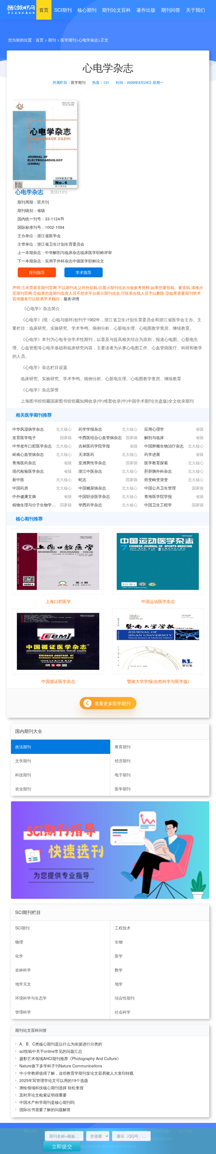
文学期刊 (23, 760)
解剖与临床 (154, 437)
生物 (119, 942)
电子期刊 (122, 774)
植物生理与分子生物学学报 (34, 504)
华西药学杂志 (90, 504)
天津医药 (86, 454)
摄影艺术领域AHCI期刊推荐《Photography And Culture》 (70, 1058)
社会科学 (122, 1012)
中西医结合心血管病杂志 (100, 437)
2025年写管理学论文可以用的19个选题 (53, 1080)
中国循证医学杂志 (58, 681)
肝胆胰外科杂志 (158, 471)
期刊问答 (170, 9)
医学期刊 (68, 40)
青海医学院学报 (158, 496)
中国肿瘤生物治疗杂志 (164, 446)
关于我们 (195, 9)
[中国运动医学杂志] (158, 561)
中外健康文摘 (24, 496)
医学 (119, 956)
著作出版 (146, 9)
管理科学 (23, 1012)
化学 (19, 956)
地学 (119, 984)
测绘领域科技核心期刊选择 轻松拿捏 (51, 1087)
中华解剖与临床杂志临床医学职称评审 (78, 252)
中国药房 (20, 488)
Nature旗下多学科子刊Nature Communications (60, 1065)
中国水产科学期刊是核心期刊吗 (47, 1102)
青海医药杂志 (24, 462)
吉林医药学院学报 (94, 446)
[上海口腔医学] (58, 561)
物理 (19, 942)
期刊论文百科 (116, 9)
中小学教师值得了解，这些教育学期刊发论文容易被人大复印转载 (76, 1073)
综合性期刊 (124, 998)
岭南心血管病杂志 (28, 454)
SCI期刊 (63, 9)
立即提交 (62, 1146)
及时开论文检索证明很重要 (43, 1095)
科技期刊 (23, 774)
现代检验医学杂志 (28, 471)
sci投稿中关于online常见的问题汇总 (50, 1051)
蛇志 (82, 479)
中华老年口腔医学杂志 (32, 446)
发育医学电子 (24, 437)
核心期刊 (86, 9)
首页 (44, 9)
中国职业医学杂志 (94, 496)
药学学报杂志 (90, 429)
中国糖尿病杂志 (92, 488)
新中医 (18, 479)
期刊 (52, 40)
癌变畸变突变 (156, 479)
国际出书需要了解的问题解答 (45, 1109)
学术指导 (83, 272)
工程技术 (122, 928)
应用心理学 (154, 429)
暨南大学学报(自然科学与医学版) (158, 681)
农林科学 (23, 970)
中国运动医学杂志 (158, 601)
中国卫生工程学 (158, 504)
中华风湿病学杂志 (28, 429)
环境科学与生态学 (31, 998)
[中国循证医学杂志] (58, 640)
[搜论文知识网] (19, 10)
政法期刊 (23, 746)
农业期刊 (23, 788)
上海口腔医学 (58, 601)
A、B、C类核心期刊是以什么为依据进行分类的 (60, 1044)
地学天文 (23, 984)
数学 (119, 970)
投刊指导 (37, 272)
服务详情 (71, 298)
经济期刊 (122, 760)
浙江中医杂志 (90, 471)
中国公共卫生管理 (160, 488)
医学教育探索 (156, 462)
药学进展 (152, 454)
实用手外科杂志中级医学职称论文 (74, 261)
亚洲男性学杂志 (92, 462)
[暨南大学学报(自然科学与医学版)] (158, 640)
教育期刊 (122, 746)
